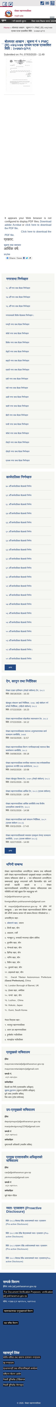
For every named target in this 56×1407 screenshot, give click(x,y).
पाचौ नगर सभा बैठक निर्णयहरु (17, 424)
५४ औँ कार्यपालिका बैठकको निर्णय (18, 622)
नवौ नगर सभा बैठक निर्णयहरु (17, 388)
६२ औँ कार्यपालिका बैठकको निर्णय (18, 559)
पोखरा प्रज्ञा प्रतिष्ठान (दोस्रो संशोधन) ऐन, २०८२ (25, 690)
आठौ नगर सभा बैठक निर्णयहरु (17, 397)
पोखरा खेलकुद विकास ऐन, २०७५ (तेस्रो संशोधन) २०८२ (28, 778)
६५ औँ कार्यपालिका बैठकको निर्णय (18, 531)
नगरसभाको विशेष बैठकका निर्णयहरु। (20, 315)
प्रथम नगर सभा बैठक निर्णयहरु (18, 460)
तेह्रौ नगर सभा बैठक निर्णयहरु (17, 351)
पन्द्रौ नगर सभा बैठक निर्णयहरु (17, 324)
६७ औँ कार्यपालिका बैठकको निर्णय (18, 513)
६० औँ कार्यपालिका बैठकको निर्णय (18, 577)
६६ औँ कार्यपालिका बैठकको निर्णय (18, 522)
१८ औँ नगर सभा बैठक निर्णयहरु (18, 288)
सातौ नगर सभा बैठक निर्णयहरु (17, 406)
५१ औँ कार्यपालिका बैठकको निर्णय (18, 658)
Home (7, 27)
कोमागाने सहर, (13, 923)
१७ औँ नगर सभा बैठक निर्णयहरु (18, 297)
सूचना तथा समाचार (12, 245)
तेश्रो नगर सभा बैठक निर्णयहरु (17, 442)
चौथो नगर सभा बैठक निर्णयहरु (17, 433)
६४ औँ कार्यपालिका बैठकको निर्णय (18, 540)
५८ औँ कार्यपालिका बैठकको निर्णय (18, 595)
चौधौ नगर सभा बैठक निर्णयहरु (17, 333)
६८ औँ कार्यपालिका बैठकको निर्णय (18, 504)
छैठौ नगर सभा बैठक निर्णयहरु (17, 415)
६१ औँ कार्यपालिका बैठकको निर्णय (18, 568)
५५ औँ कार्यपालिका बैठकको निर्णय (18, 631)
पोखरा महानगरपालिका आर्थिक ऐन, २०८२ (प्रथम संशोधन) (28, 791)
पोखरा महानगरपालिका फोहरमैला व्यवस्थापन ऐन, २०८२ (27, 718)
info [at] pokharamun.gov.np (22, 1286)
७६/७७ (7, 254)
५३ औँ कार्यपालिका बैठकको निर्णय (18, 640)
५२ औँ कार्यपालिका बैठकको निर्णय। (19, 649)
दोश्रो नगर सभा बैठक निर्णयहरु (18, 451)
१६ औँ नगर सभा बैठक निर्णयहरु (18, 306)
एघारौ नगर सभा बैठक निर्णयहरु (17, 369)
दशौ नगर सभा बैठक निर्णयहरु (17, 379)
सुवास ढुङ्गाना (10, 1090)
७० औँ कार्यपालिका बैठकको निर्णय (18, 486)
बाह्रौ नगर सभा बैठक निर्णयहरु (17, 360)
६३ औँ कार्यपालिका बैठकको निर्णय (18, 549)
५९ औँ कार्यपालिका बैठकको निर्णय (18, 586)
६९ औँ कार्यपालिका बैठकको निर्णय (18, 495)
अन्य (10, 667)
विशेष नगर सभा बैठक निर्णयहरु (17, 342)
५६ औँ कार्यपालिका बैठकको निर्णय (18, 613)
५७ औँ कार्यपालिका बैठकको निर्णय (18, 604)
